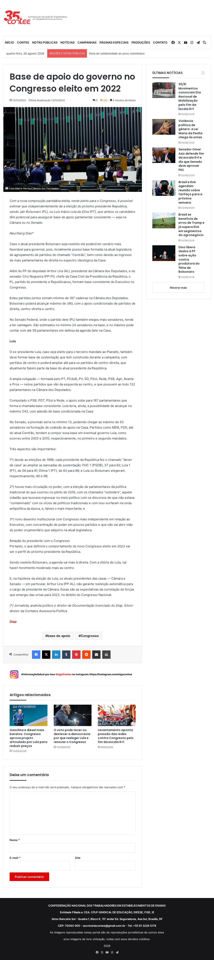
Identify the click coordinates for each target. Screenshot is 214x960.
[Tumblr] (66, 654)
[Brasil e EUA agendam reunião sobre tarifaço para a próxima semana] (163, 188)
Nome (15, 840)
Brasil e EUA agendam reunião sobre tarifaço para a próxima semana (190, 192)
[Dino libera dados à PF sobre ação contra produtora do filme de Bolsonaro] (163, 253)
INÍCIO (9, 42)
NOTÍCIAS (67, 42)
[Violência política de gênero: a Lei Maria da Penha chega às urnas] (163, 127)
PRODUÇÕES (140, 42)
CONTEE (23, 42)
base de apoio (58, 636)
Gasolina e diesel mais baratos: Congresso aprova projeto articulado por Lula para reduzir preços (28, 738)
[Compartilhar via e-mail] (96, 654)
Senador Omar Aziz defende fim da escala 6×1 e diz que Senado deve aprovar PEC (191, 159)
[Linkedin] (56, 654)
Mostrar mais (178, 287)
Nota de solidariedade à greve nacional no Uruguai (122, 53)
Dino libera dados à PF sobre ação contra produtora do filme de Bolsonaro (189, 259)
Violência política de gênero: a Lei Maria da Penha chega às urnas (190, 129)
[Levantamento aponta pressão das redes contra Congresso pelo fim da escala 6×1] (117, 715)
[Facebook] (36, 654)
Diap (13, 622)
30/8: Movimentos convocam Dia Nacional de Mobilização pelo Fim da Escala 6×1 (189, 96)
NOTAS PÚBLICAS (44, 42)
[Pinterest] (76, 654)
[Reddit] (86, 654)
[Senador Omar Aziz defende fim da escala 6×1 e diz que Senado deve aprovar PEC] (163, 155)
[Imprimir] (106, 654)
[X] (46, 654)
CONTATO (160, 42)
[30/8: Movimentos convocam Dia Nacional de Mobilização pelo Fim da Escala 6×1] (163, 90)
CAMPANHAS (87, 42)
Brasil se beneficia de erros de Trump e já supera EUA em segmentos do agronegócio (191, 225)
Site (77, 857)
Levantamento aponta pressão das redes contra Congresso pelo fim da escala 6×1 (116, 736)
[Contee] (35, 17)
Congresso (90, 636)
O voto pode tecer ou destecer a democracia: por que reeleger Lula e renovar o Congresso (72, 736)
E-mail (15, 857)
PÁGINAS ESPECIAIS (114, 42)
